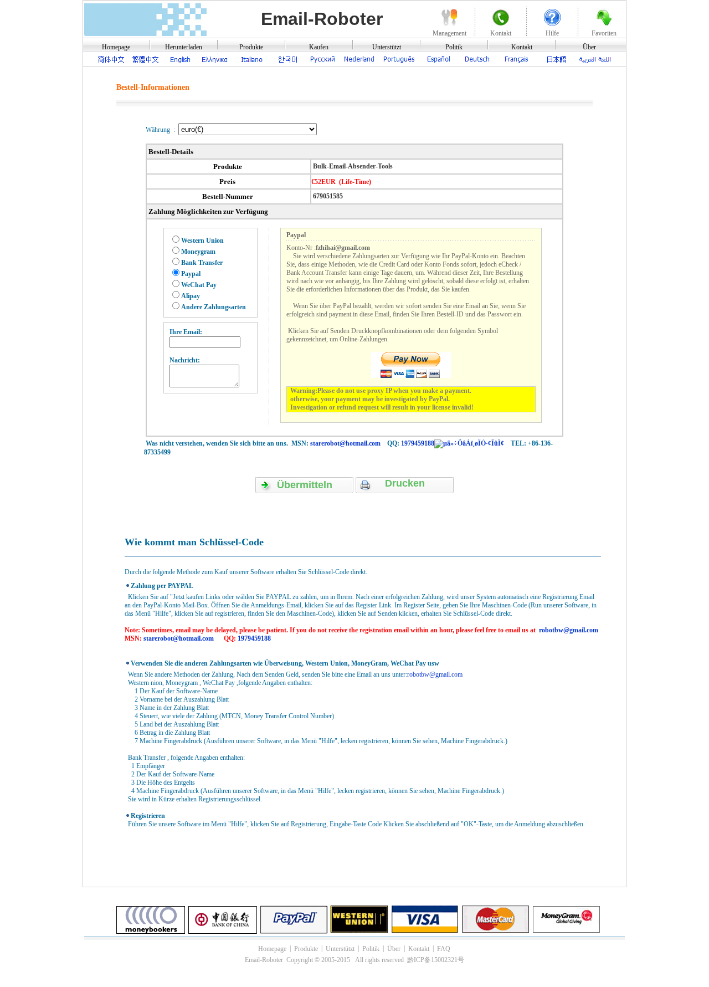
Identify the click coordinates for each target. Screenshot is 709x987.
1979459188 (417, 443)
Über (589, 47)
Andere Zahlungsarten (213, 307)
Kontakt (521, 47)
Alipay (190, 296)
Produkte (251, 47)
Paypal (191, 274)
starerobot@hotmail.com (345, 443)
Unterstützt (386, 47)
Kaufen (318, 47)
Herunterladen (183, 47)
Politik (454, 47)
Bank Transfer (202, 263)
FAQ (443, 949)
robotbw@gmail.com (568, 630)
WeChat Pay (199, 285)
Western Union (202, 240)
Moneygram (198, 251)
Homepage (116, 47)
